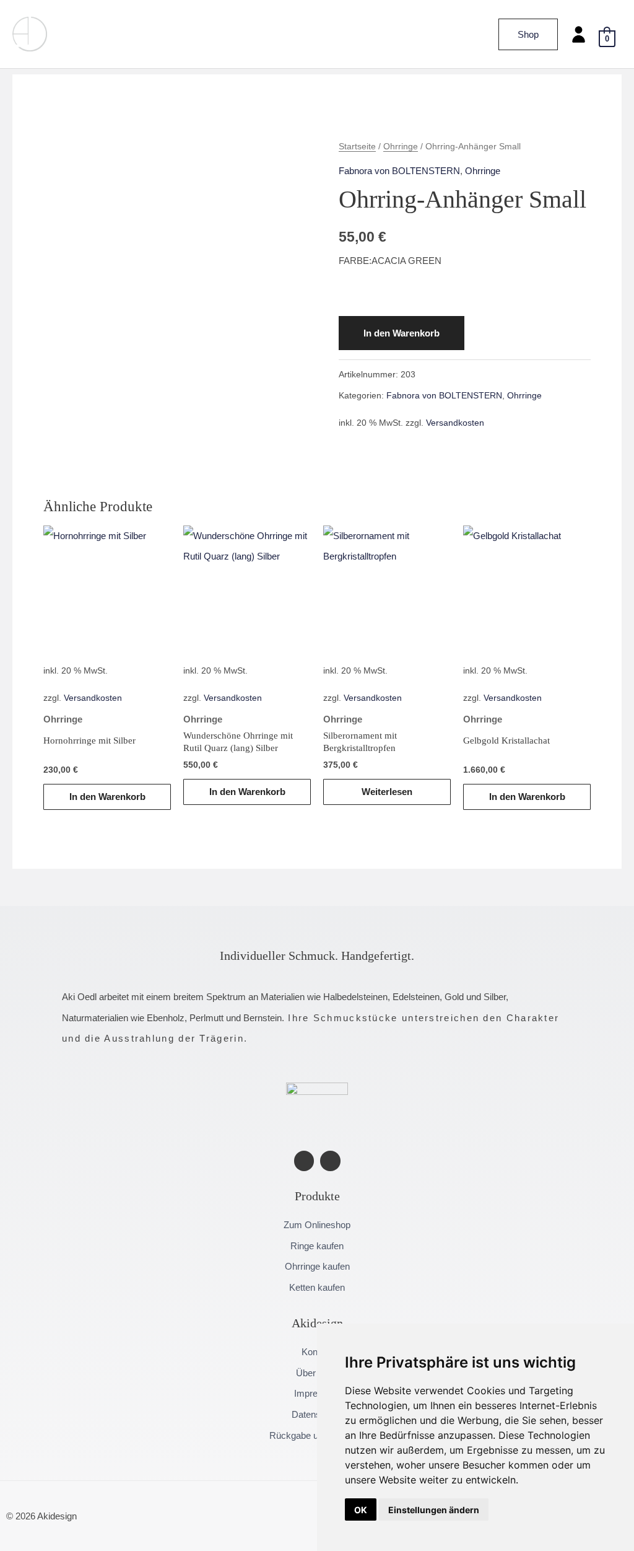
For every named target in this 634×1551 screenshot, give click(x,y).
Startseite (357, 146)
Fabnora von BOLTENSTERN (399, 170)
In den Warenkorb (401, 333)
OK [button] (360, 1510)
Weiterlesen (387, 791)
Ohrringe (400, 146)
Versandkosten (455, 423)
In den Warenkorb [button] (107, 796)
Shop (528, 34)
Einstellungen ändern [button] (433, 1510)
